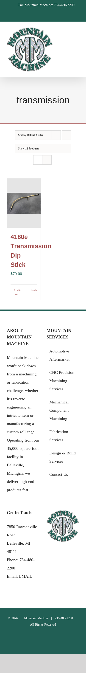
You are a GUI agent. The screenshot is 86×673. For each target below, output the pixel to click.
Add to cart (17, 292)
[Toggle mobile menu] (77, 34)
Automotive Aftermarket (59, 355)
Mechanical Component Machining (59, 410)
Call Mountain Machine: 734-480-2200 (46, 5)
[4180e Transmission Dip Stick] (24, 203)
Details (33, 290)
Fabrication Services (58, 435)
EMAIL (25, 576)
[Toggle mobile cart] (69, 34)
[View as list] (46, 159)
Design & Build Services (62, 457)
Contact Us (58, 474)
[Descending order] (66, 135)
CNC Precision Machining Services (61, 380)
